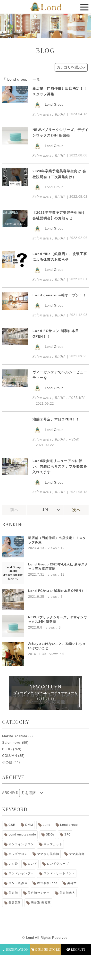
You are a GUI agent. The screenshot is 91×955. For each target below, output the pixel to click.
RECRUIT (77, 949)
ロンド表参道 (17, 883)
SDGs (50, 834)
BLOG (7, 749)
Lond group (69, 825)
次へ (76, 510)
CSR (12, 825)
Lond (46, 825)
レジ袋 (13, 863)
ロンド (32, 863)
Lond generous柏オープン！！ (60, 295)
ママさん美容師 (48, 854)
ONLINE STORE (47, 949)
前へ (14, 510)
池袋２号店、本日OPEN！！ (56, 419)
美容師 (13, 893)
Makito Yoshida (14, 736)
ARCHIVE (10, 792)
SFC (67, 834)
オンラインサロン (21, 844)
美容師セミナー (39, 893)
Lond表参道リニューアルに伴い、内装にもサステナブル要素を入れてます (60, 466)
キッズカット (52, 844)
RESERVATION (17, 949)
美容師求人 (67, 893)
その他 (7, 762)
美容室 (72, 883)
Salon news (11, 742)
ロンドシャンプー (21, 873)
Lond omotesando (22, 834)
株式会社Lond (47, 883)
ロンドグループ (58, 863)
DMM (29, 825)
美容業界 (14, 902)
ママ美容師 (77, 854)
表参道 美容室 (41, 902)
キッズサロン (17, 854)
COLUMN (9, 756)
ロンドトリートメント (59, 873)
